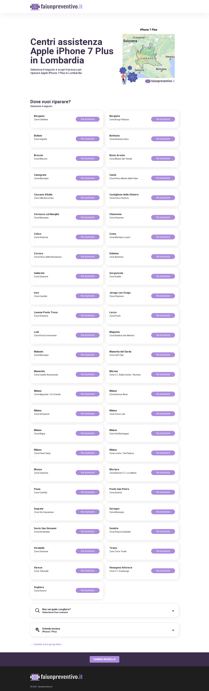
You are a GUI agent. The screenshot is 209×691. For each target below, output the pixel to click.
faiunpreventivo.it (45, 687)
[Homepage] (56, 5)
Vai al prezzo (88, 119)
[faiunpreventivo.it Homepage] (56, 677)
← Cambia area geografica (45, 644)
